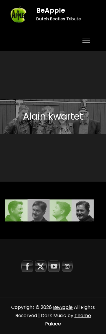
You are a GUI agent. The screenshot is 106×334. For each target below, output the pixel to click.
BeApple (50, 10)
